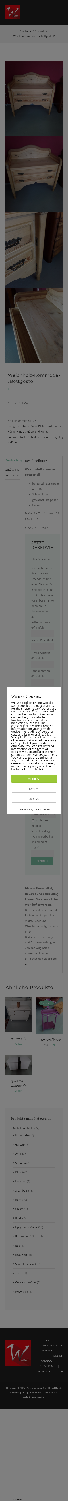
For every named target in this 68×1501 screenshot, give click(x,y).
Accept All (34, 778)
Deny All (34, 788)
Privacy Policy (26, 809)
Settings (34, 798)
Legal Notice (43, 809)
